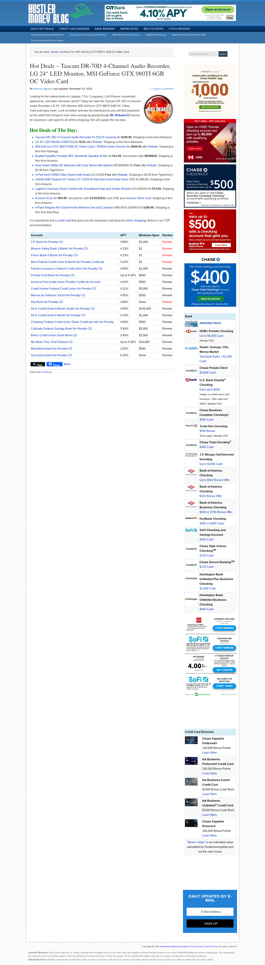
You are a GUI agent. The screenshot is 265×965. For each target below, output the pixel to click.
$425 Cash (207, 539)
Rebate (97, 141)
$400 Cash (207, 447)
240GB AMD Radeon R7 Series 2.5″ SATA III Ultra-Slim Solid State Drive (81, 179)
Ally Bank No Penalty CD (47, 301)
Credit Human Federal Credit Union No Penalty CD (63, 288)
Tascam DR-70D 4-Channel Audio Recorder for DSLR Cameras (75, 137)
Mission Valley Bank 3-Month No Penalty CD (59, 248)
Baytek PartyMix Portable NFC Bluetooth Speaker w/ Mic (71, 155)
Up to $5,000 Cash (212, 335)
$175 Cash (207, 566)
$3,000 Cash (208, 372)
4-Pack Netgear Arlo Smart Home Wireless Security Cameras (74, 207)
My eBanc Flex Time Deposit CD (52, 341)
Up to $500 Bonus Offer (214, 480)
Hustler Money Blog (60, 13)
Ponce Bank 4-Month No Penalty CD (54, 255)
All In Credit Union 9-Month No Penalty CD (58, 315)
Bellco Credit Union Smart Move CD (54, 335)
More (67, 364)
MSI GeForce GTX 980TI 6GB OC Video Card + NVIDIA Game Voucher (80, 146)
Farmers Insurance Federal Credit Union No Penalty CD (66, 268)
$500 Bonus (207, 430)
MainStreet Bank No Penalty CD (51, 348)
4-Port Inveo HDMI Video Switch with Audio (62, 174)
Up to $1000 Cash (211, 463)
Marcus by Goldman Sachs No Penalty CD (58, 295)
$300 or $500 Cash (212, 523)
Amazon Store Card (138, 198)
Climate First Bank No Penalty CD (52, 275)
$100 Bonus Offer (211, 496)
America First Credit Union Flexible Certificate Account (65, 281)
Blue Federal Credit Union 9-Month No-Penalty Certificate (67, 261)
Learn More (209, 752)
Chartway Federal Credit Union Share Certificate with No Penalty (72, 321)
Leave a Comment (163, 88)
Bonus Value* (197, 842)
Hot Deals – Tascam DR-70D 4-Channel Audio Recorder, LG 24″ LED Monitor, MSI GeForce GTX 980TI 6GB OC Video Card (100, 73)
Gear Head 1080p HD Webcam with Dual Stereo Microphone (74, 165)
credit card (64, 220)
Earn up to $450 (210, 389)
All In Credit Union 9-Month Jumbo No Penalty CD (63, 308)
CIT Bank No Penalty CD (47, 241)
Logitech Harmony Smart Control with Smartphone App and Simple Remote (83, 188)
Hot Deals (47, 372)
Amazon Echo (44, 198)
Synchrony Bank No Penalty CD (51, 355)
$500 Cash (207, 419)
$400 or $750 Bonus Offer (216, 512)
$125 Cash (207, 555)
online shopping (135, 220)
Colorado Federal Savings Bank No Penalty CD (61, 328)
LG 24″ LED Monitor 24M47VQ (54, 141)
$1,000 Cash (208, 588)
